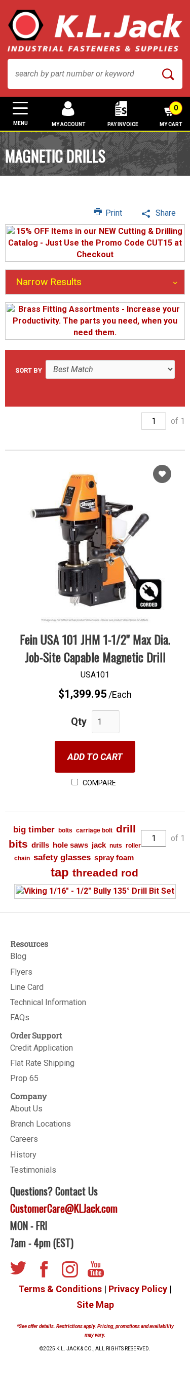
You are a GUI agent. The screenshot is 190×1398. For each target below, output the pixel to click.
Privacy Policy (137, 1289)
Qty (79, 721)
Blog (18, 956)
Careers (24, 1139)
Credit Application (41, 1048)
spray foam (114, 857)
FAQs (19, 1017)
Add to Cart (95, 756)
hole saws (70, 845)
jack (99, 845)
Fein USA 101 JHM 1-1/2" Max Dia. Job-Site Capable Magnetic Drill (95, 647)
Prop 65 (24, 1078)
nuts (115, 845)
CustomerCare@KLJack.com (64, 1208)
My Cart (171, 115)
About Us (26, 1108)
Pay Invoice (122, 124)
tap (60, 872)
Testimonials (33, 1170)
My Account (69, 124)
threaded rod (105, 872)
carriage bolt (94, 830)
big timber (34, 829)
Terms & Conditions (60, 1289)
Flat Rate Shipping (42, 1063)
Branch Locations (40, 1124)
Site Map (95, 1304)
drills (40, 845)
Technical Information (48, 1002)
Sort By (28, 370)
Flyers (21, 972)
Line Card (27, 987)
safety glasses (62, 857)
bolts (65, 830)
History (23, 1155)
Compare (98, 783)
